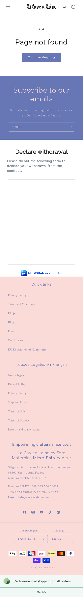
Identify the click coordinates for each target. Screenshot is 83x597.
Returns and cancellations (24, 429)
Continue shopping (41, 57)
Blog (11, 322)
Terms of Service (19, 420)
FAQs (11, 313)
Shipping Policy (18, 402)
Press (11, 331)
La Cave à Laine (46, 567)
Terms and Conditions (21, 304)
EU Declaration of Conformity (27, 349)
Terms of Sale (17, 411)
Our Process (15, 340)
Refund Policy (17, 384)
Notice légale (16, 375)
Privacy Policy (17, 295)
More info (41, 592)
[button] (8, 6)
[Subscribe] (70, 127)
